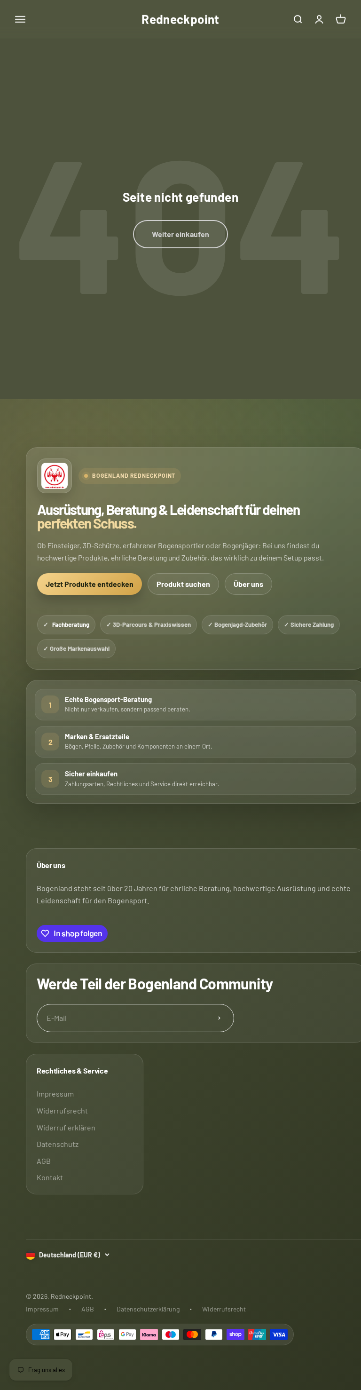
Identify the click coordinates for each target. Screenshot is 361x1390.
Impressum (55, 1093)
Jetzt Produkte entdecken (89, 583)
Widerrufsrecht (62, 1110)
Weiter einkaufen (180, 233)
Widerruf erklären (66, 1127)
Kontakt (50, 1177)
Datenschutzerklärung (148, 1309)
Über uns (248, 583)
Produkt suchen (183, 583)
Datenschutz (57, 1143)
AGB (44, 1160)
